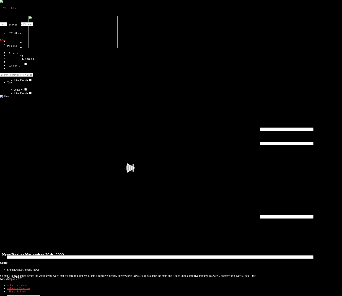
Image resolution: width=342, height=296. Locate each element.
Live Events (21, 80)
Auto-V (19, 89)
